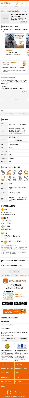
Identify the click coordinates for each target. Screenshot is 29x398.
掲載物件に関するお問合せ (21, 368)
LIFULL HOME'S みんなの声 (7, 335)
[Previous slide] (1, 100)
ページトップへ (15, 271)
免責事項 (17, 372)
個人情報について (5, 377)
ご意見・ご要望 (18, 364)
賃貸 (21, 275)
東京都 (24, 275)
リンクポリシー (18, 377)
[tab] (2, 114)
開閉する (27, 317)
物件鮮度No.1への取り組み (7, 368)
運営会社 (3, 386)
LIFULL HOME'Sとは (6, 364)
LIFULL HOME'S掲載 (6, 381)
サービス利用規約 (5, 372)
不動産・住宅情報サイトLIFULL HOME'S (9, 275)
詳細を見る (22, 21)
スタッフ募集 (18, 381)
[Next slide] (28, 100)
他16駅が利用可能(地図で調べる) (17, 133)
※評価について (18, 6)
